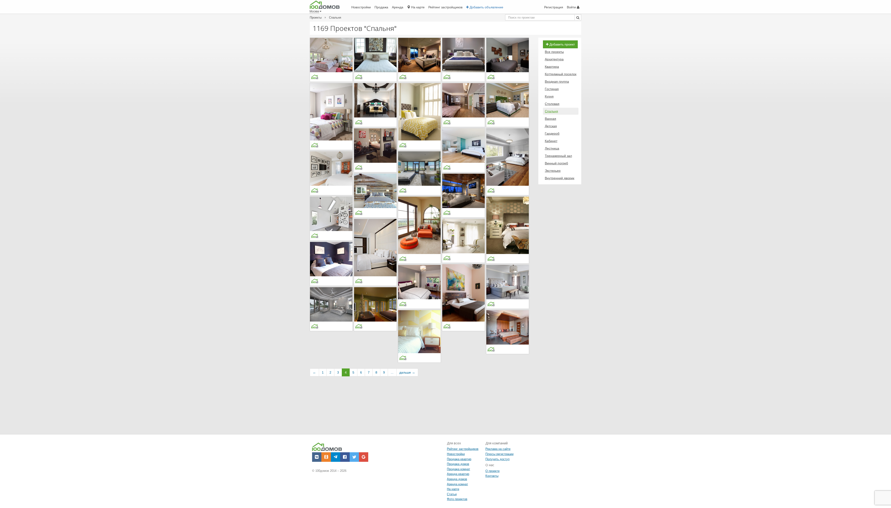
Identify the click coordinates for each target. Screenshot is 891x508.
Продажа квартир (459, 459)
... (392, 372)
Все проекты (554, 52)
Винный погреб (556, 163)
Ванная (550, 118)
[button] (316, 457)
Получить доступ (497, 459)
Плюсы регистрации (499, 454)
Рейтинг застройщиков (462, 449)
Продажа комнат (458, 469)
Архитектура (554, 59)
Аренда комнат (457, 484)
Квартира (552, 66)
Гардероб (552, 133)
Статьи (452, 494)
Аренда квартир (458, 474)
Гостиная (552, 89)
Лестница (552, 148)
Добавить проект (562, 44)
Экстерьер (553, 171)
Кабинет (551, 141)
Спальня (551, 111)
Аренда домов (457, 479)
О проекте (492, 471)
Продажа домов (458, 464)
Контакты (491, 476)
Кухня (549, 96)
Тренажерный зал (558, 156)
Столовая (552, 104)
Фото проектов (457, 499)
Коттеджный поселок (560, 74)
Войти (572, 7)
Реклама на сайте (497, 449)
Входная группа (557, 81)
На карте (453, 489)
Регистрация (553, 7)
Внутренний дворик (559, 178)
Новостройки (456, 454)
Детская (551, 126)
